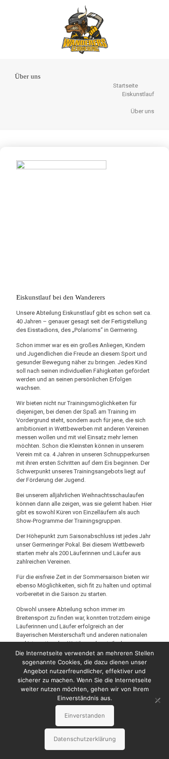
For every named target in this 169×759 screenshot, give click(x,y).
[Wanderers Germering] (84, 29)
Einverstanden (84, 715)
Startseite (125, 85)
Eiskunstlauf (138, 94)
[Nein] (157, 700)
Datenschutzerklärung (85, 738)
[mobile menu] (156, 18)
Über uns (142, 111)
